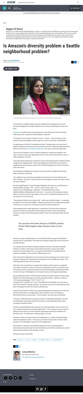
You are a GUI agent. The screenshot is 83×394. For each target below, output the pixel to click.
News (4, 23)
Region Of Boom (14, 29)
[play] (4, 8)
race (27, 339)
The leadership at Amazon (35, 149)
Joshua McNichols (14, 60)
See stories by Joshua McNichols (33, 357)
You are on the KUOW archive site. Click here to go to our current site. (41, 13)
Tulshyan (16, 132)
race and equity (57, 339)
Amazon (34, 339)
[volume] (9, 8)
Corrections (32, 378)
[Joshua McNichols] (16, 356)
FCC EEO (31, 375)
